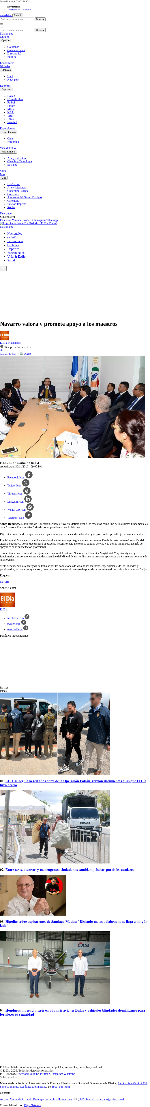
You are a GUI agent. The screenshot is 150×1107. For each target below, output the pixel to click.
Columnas (13, 46)
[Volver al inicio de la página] (3, 268)
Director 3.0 (14, 53)
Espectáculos (7, 128)
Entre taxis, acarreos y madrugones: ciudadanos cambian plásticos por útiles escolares (69, 870)
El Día (4, 342)
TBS (10, 115)
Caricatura (13, 200)
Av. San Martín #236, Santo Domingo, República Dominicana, (36, 1099)
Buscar (40, 19)
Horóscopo (13, 184)
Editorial (12, 56)
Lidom (11, 105)
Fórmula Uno (15, 99)
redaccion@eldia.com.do (111, 1099)
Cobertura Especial (18, 190)
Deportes (5, 85)
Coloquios (13, 194)
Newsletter (6, 213)
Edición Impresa (16, 203)
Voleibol (12, 122)
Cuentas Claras (16, 50)
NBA (10, 112)
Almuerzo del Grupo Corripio (24, 197)
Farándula (13, 141)
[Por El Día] (4, 339)
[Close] (1, 27)
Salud (3, 170)
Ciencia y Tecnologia (19, 161)
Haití (10, 76)
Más (2, 174)
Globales (5, 66)
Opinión (5, 36)
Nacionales (6, 33)
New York (13, 79)
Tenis (10, 118)
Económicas (7, 63)
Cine (10, 138)
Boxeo (11, 95)
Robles (11, 207)
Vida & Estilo (8, 148)
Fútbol (11, 102)
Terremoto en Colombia (19, 9)
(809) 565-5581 (61, 1086)
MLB (10, 109)
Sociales (12, 164)
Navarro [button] (5, 581)
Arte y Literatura (17, 158)
